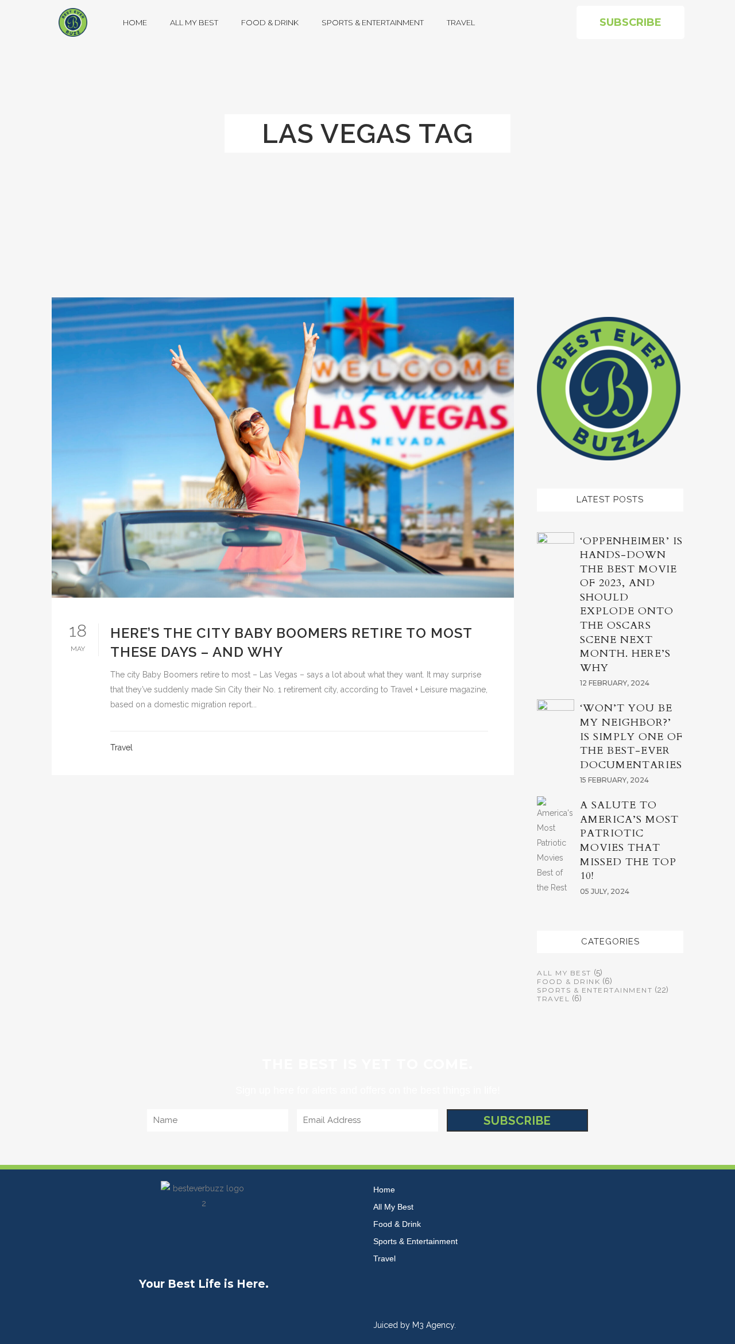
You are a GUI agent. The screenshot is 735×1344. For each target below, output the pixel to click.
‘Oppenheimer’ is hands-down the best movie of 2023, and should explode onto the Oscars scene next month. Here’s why (631, 604)
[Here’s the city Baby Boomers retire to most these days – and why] (283, 447)
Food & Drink (270, 22)
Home (135, 22)
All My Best (194, 22)
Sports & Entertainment (373, 22)
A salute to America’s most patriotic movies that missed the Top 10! (629, 840)
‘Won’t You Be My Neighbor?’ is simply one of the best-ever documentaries (631, 736)
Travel (461, 22)
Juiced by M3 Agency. (414, 1325)
